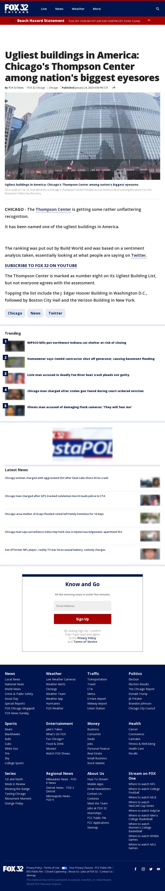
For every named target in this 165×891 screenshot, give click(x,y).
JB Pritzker (135, 699)
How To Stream (97, 779)
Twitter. (139, 255)
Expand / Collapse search (157, 9)
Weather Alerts (55, 684)
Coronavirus (136, 734)
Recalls (133, 753)
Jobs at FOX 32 (97, 808)
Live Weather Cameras (61, 679)
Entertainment (59, 723)
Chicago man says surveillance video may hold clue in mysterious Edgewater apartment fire (63, 532)
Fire (7, 753)
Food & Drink (55, 744)
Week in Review (15, 784)
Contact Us (94, 794)
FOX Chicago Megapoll (19, 708)
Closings (51, 689)
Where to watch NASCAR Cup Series (141, 804)
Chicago (53, 87)
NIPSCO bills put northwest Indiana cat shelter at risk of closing (76, 343)
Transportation (97, 679)
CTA (90, 689)
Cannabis (134, 739)
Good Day (11, 699)
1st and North (14, 779)
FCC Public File (96, 818)
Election (134, 679)
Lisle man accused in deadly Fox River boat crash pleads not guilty (78, 375)
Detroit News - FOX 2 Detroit (60, 789)
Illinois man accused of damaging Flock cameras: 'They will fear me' (79, 407)
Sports (11, 723)
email (158, 869)
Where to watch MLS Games (142, 846)
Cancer (133, 729)
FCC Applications (98, 823)
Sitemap (92, 827)
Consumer (94, 734)
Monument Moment (18, 798)
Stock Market (96, 763)
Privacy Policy (86, 638)
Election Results (139, 684)
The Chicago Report (142, 689)
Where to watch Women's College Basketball (140, 827)
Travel (91, 684)
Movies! (51, 748)
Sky (7, 758)
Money (93, 723)
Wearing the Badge (17, 789)
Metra (91, 694)
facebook (135, 869)
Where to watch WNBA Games (144, 837)
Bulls (8, 739)
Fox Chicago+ (55, 739)
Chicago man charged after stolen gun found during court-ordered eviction (85, 391)
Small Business (97, 758)
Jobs (90, 744)
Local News (12, 679)
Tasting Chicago (15, 794)
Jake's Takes (54, 729)
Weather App (54, 699)
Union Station (96, 708)
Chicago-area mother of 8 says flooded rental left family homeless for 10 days (54, 514)
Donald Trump (138, 694)
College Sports (14, 763)
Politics (135, 673)
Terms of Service (85, 642)
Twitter (55, 313)
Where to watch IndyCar (144, 810)
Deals (91, 739)
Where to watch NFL (142, 784)
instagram (143, 869)
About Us (95, 773)
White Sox (11, 748)
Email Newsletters (99, 789)
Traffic (93, 673)
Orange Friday (14, 803)
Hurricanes (53, 703)
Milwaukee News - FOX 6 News (61, 781)
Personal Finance (98, 748)
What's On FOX (56, 734)
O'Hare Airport (96, 699)
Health (135, 723)
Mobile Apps (95, 784)
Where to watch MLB (142, 797)
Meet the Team (97, 803)
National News (14, 684)
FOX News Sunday (17, 713)
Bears (8, 729)
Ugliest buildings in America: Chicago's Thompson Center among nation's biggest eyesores (71, 184)
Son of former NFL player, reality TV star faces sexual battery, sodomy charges (55, 550)
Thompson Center (53, 209)
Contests (93, 798)
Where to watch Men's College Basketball (143, 817)
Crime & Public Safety (19, 694)
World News (13, 689)
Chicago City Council (142, 708)
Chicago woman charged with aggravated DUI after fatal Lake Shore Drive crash (56, 478)
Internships (94, 813)
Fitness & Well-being (142, 744)
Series (10, 773)
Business (93, 729)
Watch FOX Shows (58, 753)
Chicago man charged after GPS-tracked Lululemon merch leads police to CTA (55, 496)
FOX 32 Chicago (36, 87)
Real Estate (94, 753)
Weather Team (56, 694)
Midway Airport (97, 703)
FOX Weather (54, 708)
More (97, 9)
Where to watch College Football (144, 790)
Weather (54, 673)
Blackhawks (12, 734)
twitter (151, 869)
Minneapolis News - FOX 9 (59, 798)
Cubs (8, 744)
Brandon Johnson (140, 703)
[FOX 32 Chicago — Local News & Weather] (18, 8)
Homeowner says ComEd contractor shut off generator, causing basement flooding (91, 359)
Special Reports (15, 703)
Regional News (59, 773)
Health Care (136, 748)
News (35, 313)
